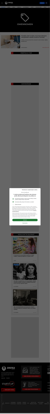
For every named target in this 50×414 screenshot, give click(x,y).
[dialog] (25, 206)
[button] (25, 204)
